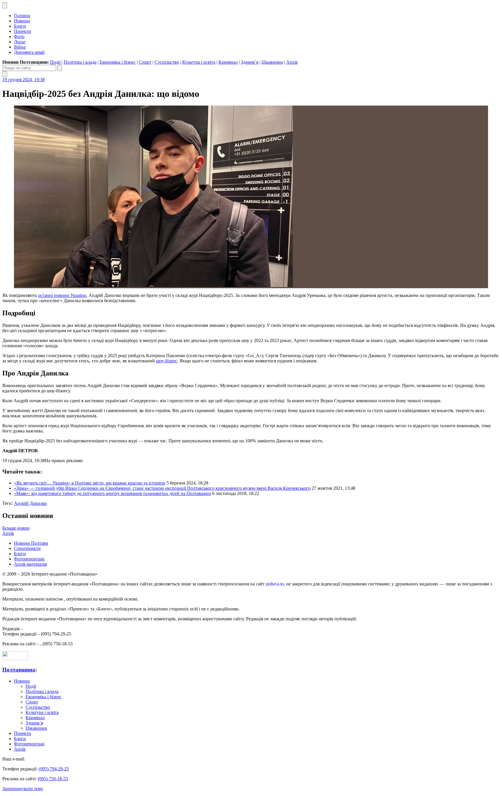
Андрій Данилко (30, 503)
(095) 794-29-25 (54, 768)
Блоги (20, 26)
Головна (22, 15)
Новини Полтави (31, 543)
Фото (19, 36)
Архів (292, 62)
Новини (22, 20)
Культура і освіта (198, 62)
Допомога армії (29, 52)
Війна (20, 46)
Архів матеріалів (30, 564)
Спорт (145, 62)
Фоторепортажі (29, 558)
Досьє (20, 41)
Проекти (22, 31)
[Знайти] (59, 68)
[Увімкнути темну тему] (4, 5)
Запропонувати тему (22, 788)
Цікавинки (272, 62)
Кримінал (228, 62)
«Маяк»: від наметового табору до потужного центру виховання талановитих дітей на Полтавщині (112, 493)
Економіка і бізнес (118, 62)
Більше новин (16, 528)
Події (55, 62)
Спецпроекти (27, 548)
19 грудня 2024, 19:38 (23, 79)
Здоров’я (249, 62)
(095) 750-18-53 (53, 778)
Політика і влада (80, 62)
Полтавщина (18, 670)
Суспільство (167, 62)
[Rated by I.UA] (15, 658)
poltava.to (275, 583)
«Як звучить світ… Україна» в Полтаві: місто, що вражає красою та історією (89, 482)
